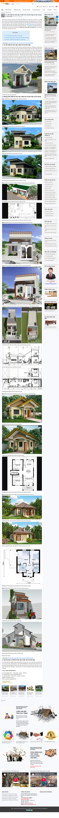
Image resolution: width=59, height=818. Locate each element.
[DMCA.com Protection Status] (29, 810)
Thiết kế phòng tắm (48, 174)
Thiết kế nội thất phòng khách (50, 166)
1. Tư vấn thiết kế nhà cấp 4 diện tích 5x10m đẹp (13, 35)
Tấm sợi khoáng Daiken (49, 260)
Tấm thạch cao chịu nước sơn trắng (50, 230)
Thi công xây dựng (36, 9)
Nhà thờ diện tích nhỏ (49, 184)
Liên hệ (55, 9)
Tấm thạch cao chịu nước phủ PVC (50, 226)
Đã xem (46, 6)
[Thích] (13, 16)
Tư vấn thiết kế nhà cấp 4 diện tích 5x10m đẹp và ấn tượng (50, 38)
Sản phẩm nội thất (26, 9)
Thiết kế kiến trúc (8, 9)
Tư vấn (43, 9)
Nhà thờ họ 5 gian (48, 186)
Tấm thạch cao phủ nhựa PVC (50, 232)
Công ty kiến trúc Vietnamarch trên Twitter (9, 795)
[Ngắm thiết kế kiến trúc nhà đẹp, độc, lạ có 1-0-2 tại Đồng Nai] (51, 88)
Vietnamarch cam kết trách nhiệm (36, 741)
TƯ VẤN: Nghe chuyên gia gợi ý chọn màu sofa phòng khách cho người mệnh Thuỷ (51, 102)
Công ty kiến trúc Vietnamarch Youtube (9, 798)
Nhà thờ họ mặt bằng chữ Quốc (51, 199)
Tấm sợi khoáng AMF (49, 256)
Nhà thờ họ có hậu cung (49, 190)
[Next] (42, 691)
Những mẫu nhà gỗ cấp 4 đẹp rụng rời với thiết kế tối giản (20, 658)
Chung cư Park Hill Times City (50, 145)
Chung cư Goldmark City (49, 158)
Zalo (57, 19)
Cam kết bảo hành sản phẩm (50, 741)
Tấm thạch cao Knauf (49, 215)
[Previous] (2, 691)
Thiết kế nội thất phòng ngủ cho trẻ (51, 171)
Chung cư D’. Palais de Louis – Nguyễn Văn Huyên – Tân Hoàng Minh (51, 155)
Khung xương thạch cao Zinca (50, 243)
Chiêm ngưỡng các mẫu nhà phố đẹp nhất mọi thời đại (50, 75)
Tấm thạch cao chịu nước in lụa (51, 223)
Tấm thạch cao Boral (49, 211)
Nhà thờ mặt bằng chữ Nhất (50, 192)
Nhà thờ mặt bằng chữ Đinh (50, 203)
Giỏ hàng (40, 6)
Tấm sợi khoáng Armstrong (50, 253)
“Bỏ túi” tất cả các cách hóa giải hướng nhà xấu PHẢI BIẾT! (51, 41)
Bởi (5, 16)
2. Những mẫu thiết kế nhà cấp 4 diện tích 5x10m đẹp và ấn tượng (16, 37)
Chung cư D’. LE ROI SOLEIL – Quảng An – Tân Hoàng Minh (51, 148)
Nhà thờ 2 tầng (48, 188)
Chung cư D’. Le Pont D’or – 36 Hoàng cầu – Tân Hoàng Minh (51, 151)
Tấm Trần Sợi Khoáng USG (50, 258)
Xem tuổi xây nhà (48, 123)
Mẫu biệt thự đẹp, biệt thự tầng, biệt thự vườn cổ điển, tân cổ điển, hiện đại (51, 67)
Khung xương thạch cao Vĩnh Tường (50, 241)
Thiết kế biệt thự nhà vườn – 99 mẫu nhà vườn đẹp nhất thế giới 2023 (51, 111)
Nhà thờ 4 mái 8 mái (49, 182)
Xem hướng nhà (48, 125)
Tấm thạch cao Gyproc (49, 213)
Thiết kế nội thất (17, 9)
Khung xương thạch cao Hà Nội (51, 245)
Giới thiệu (49, 9)
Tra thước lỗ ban (48, 121)
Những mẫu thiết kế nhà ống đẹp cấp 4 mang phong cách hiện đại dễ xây (50, 29)
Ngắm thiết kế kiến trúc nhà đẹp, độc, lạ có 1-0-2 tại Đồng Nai (51, 72)
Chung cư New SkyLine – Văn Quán (50, 140)
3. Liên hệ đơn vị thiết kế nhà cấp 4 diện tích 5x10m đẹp (14, 39)
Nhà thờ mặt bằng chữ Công (50, 201)
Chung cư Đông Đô (48, 137)
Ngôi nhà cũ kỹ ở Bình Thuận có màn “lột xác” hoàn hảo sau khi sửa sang (50, 107)
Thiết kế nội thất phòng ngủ (50, 168)
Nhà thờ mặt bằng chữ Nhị (50, 194)
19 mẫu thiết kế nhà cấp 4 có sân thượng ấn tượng (50, 35)
